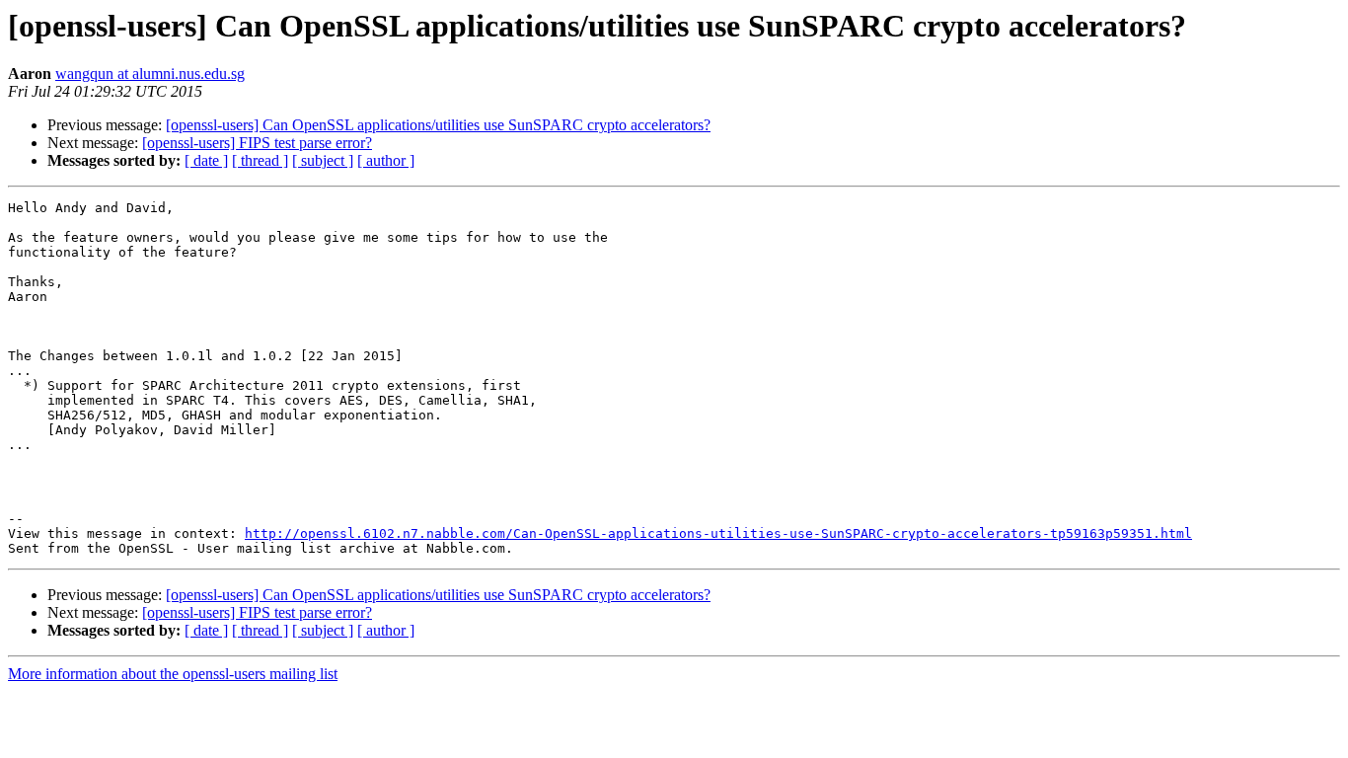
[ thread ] (260, 160)
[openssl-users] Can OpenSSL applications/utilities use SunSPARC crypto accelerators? (438, 124)
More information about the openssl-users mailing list (172, 673)
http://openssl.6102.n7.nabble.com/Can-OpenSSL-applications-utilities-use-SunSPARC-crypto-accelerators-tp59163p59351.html (718, 533)
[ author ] (385, 160)
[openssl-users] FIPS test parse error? (257, 142)
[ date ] (206, 160)
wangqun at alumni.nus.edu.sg (150, 73)
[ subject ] (322, 160)
